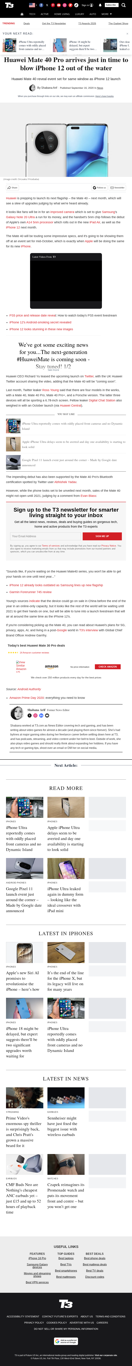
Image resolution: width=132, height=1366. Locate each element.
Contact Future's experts (60, 1316)
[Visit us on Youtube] (59, 5)
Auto (93, 14)
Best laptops (66, 1258)
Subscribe (111, 5)
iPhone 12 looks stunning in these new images (41, 329)
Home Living (62, 14)
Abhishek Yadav (65, 482)
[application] (66, 281)
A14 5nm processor (39, 222)
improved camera (62, 212)
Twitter (89, 376)
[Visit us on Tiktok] (76, 5)
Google (62, 630)
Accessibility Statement (23, 1316)
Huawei (11, 198)
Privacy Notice (108, 545)
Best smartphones (66, 1270)
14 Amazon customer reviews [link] (34, 653)
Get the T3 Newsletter (54, 23)
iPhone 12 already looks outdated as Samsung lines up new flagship (56, 585)
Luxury (79, 14)
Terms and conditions (110, 1316)
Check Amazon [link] (108, 666)
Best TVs (66, 1264)
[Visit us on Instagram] (65, 5)
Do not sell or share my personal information (66, 1328)
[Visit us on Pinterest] (53, 5)
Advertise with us (82, 1322)
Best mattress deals (95, 1264)
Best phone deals (94, 1258)
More (105, 14)
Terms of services (51, 545)
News (100, 87)
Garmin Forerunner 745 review (30, 592)
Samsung (108, 212)
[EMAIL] (48, 715)
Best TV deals (94, 1270)
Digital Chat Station (102, 400)
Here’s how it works (104, 96)
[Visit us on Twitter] (47, 5)
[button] (66, 666)
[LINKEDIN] (42, 715)
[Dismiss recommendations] (127, 34)
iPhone (26, 246)
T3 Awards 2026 (87, 23)
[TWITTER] (30, 715)
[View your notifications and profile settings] (100, 5)
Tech (32, 14)
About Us (87, 1316)
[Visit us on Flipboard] (70, 5)
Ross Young (50, 390)
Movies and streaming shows (37, 1275)
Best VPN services (37, 1282)
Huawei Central (70, 405)
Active (45, 14)
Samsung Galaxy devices (37, 1266)
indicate (34, 601)
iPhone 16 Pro (37, 1258)
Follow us (101, 188)
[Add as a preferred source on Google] (66, 1341)
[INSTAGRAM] (36, 715)
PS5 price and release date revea (32, 315)
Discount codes (94, 1276)
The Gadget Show (118, 23)
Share (14, 188)
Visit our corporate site (106, 1355)
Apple (89, 241)
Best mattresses (66, 1276)
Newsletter (119, 188)
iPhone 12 (13, 227)
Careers (102, 1322)
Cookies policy (57, 1322)
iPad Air (95, 222)
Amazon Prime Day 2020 (26, 698)
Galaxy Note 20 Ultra (20, 217)
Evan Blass (88, 496)
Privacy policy (34, 1322)
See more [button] (53, 369)
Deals (27, 23)
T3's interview (88, 630)
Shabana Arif (49, 87)
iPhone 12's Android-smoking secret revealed (40, 322)
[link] (23, 667)
